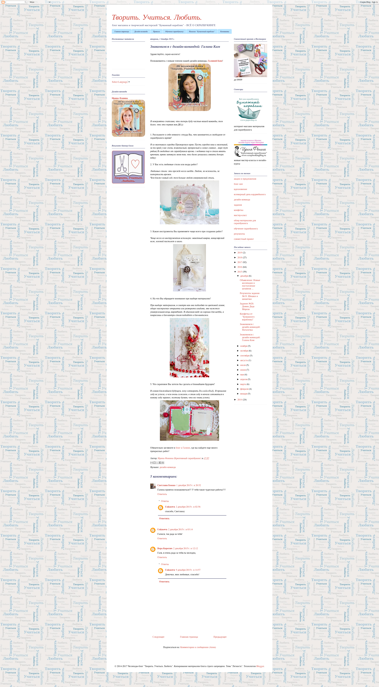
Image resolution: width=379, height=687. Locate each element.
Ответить (162, 494)
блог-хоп (238, 183)
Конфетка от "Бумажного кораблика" (247, 316)
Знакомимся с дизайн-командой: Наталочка (250, 326)
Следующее (158, 636)
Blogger (260, 666)
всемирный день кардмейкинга (250, 194)
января (244, 393)
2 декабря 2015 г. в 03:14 (180, 529)
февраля (244, 388)
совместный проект (244, 238)
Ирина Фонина (120, 98)
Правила (156, 31)
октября (244, 350)
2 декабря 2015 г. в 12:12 (185, 548)
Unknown (170, 506)
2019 (240, 252)
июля (243, 364)
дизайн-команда (168, 467)
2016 (240, 266)
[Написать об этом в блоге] (154, 462)
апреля (244, 379)
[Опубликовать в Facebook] (160, 462)
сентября (245, 355)
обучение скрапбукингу (246, 228)
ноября (244, 345)
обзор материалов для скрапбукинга (245, 222)
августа (244, 360)
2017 (240, 262)
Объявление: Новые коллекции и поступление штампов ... (250, 284)
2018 (240, 257)
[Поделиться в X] (157, 462)
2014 (240, 399)
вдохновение (240, 189)
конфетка (238, 209)
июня (243, 369)
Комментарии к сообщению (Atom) (198, 647)
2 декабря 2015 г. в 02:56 (188, 506)
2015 (240, 271)
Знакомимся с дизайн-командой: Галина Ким (250, 337)
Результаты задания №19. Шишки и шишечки (249, 295)
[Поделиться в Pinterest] (162, 462)
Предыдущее (220, 636)
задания (238, 204)
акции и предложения (245, 178)
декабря (244, 275)
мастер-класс (240, 215)
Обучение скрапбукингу (174, 31)
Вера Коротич (164, 548)
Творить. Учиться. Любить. (157, 17)
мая (242, 374)
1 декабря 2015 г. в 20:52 (188, 485)
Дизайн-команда (141, 31)
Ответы (165, 501)
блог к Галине (183, 447)
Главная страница (121, 31)
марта (243, 384)
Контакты (224, 31)
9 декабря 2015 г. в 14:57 (188, 569)
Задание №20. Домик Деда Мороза (247, 306)
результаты (239, 233)
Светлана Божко (166, 485)
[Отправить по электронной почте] (151, 462)
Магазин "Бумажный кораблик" (202, 31)
